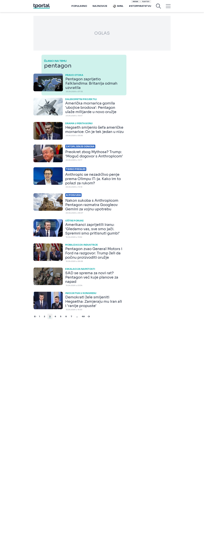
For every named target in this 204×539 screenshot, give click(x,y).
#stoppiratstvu (140, 6)
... (77, 316)
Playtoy (145, 2)
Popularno (79, 6)
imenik (135, 2)
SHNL (120, 6)
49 (83, 316)
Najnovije (100, 6)
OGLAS (102, 33)
